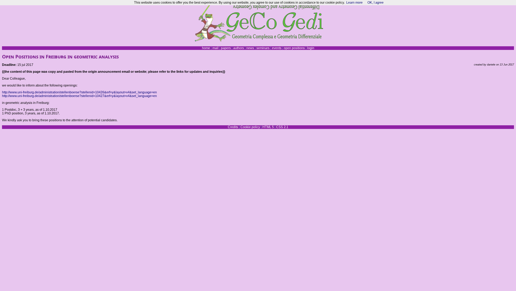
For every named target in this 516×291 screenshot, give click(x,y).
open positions (294, 48)
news (250, 48)
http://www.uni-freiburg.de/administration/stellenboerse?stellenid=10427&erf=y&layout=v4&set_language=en (79, 96)
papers (226, 48)
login (310, 48)
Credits (233, 127)
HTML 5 (268, 127)
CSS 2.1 (282, 127)
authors (238, 48)
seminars (262, 48)
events (276, 48)
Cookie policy (250, 127)
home (206, 48)
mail (215, 48)
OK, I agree (375, 2)
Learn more (354, 2)
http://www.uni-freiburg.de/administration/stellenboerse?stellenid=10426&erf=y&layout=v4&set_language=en (79, 92)
